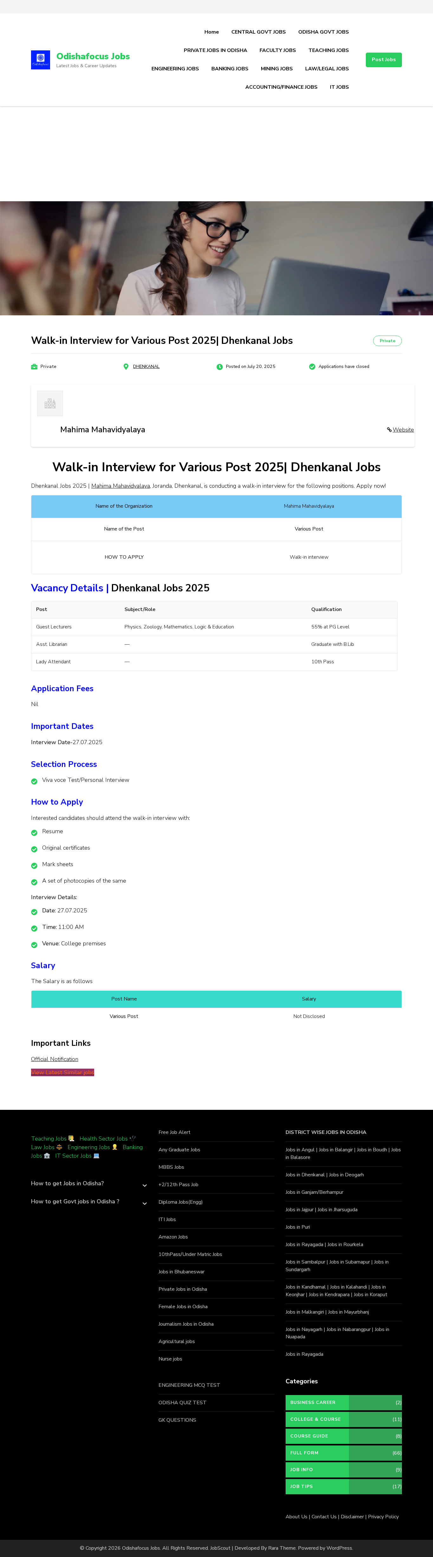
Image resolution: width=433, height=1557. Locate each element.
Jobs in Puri (298, 1227)
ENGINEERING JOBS (175, 68)
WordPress (339, 1548)
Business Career (313, 1402)
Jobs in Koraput (370, 1294)
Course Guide (309, 1436)
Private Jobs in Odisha (182, 1289)
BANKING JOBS (230, 68)
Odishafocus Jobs (93, 56)
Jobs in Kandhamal (306, 1287)
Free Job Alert (174, 1132)
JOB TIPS (301, 1486)
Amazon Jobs (173, 1236)
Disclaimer (352, 1516)
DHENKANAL (146, 367)
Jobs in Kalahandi (348, 1287)
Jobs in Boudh (372, 1149)
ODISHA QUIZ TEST (182, 1402)
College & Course (315, 1419)
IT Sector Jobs (73, 1156)
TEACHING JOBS (328, 50)
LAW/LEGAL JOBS (327, 68)
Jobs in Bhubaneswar (181, 1271)
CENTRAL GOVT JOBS (258, 32)
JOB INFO (301, 1470)
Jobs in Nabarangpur (348, 1329)
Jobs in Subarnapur (349, 1261)
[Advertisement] (216, 153)
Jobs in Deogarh (346, 1174)
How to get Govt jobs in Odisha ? (75, 1201)
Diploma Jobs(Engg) (180, 1202)
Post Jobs (384, 59)
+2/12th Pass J (175, 1184)
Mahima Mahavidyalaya (120, 486)
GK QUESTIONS (177, 1420)
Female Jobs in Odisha (183, 1306)
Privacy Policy (383, 1516)
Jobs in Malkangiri (305, 1312)
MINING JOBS (277, 68)
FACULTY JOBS (278, 50)
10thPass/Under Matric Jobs (190, 1254)
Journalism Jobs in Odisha (186, 1324)
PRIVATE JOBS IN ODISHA (215, 50)
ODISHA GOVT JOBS (323, 32)
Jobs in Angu (299, 1149)
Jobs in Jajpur (299, 1209)
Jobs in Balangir (336, 1149)
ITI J (163, 1219)
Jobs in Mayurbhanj (348, 1312)
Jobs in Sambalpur (305, 1261)
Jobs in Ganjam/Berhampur (314, 1192)
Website (403, 430)
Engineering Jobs (89, 1147)
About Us (296, 1516)
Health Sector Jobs (104, 1138)
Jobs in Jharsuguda (338, 1209)
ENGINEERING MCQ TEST (189, 1385)
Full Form (304, 1453)
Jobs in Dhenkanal (305, 1174)
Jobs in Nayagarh (304, 1329)
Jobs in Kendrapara (329, 1294)
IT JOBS (339, 87)
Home (211, 32)
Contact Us (324, 1516)
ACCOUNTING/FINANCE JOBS (281, 87)
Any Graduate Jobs (179, 1149)
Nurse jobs (170, 1358)
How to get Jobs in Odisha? (67, 1183)
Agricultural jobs (176, 1341)
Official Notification (54, 1059)
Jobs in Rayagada (304, 1244)
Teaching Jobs (49, 1138)
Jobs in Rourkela (345, 1244)
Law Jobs (43, 1147)
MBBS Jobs (171, 1167)
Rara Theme (282, 1548)
